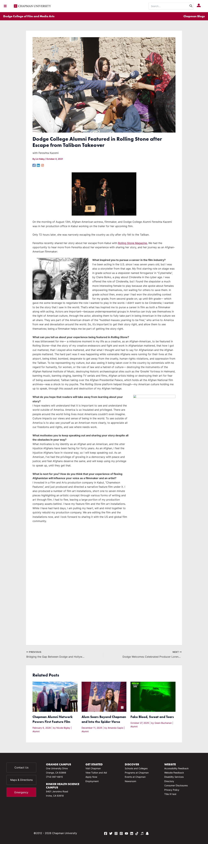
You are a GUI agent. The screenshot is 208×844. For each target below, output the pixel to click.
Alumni (35, 731)
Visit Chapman (93, 768)
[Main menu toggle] (5, 6)
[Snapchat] (147, 833)
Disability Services (174, 776)
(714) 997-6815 (54, 776)
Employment (92, 781)
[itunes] (142, 833)
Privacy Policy (171, 789)
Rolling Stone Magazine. (133, 243)
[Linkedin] (38, 165)
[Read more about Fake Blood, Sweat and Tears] (153, 696)
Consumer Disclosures (176, 785)
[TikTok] (136, 833)
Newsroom (130, 781)
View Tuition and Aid (96, 772)
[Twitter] (110, 833)
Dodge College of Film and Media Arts (28, 16)
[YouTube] (126, 833)
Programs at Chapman (137, 772)
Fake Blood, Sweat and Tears (152, 717)
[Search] (191, 6)
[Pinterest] (121, 833)
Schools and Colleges (136, 768)
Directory (169, 781)
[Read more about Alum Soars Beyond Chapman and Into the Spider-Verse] (104, 696)
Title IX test (170, 794)
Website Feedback (174, 772)
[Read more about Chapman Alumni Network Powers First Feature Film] (55, 696)
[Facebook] (34, 165)
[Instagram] (42, 165)
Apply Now (91, 776)
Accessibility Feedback (176, 768)
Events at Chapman (135, 776)
